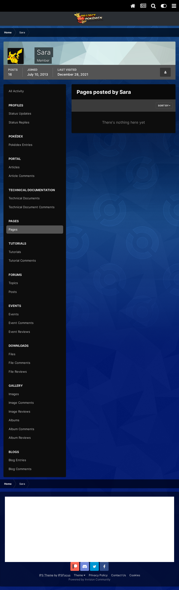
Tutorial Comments (22, 260)
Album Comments (21, 429)
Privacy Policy (98, 575)
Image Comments (21, 402)
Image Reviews (19, 411)
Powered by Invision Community (89, 579)
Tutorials (15, 252)
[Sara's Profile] (165, 72)
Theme (79, 575)
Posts (13, 292)
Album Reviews (20, 437)
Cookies (134, 575)
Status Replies (19, 122)
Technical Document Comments (32, 207)
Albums (14, 420)
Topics (13, 283)
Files (12, 354)
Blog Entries (17, 460)
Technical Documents (24, 198)
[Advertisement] (89, 529)
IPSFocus (64, 575)
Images (14, 394)
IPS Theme (46, 575)
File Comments (19, 363)
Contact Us (118, 575)
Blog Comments (20, 469)
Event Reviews (19, 332)
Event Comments (21, 323)
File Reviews (18, 371)
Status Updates (20, 113)
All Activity (16, 91)
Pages (13, 229)
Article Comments (21, 176)
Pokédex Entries (20, 145)
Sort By (163, 105)
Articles (14, 167)
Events (14, 314)
